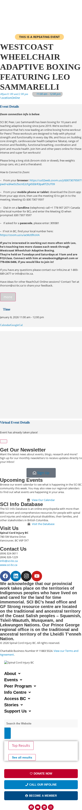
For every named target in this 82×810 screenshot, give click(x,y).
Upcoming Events (21, 480)
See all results (22, 757)
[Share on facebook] (1, 333)
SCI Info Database (21, 504)
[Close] (3, 441)
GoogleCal (16, 325)
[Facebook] (5, 576)
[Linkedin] (16, 576)
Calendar (5, 325)
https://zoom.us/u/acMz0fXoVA (20, 235)
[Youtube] (37, 576)
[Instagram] (26, 576)
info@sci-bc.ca (9, 561)
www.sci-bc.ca (8, 565)
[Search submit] (7, 733)
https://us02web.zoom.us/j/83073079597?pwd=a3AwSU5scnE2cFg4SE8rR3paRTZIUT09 (41, 182)
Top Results (21, 745)
